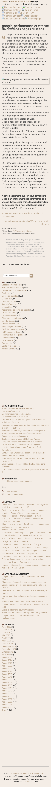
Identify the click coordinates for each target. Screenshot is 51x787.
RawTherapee (30, 524)
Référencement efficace (20, 1)
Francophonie (8, 337)
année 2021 (7, 668)
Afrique (11, 538)
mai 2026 (6, 635)
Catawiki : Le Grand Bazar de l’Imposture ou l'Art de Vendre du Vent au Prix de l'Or (24, 454)
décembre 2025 (9, 646)
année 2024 (7, 660)
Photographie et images (12, 318)
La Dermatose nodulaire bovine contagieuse (21, 444)
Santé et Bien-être (9, 345)
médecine (6, 504)
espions (15, 550)
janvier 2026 (7, 643)
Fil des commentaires (13, 494)
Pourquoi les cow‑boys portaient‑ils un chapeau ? (23, 430)
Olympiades (16, 565)
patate (33, 510)
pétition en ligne (30, 550)
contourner (38, 538)
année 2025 (7, 657)
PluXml (26, 781)
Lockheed (26, 547)
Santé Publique (18, 567)
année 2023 (7, 663)
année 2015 (7, 685)
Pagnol (14, 515)
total (4, 710)
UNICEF (27, 556)
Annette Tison (17, 513)
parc (20, 538)
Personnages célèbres (11, 326)
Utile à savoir (7, 340)
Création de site (9, 301)
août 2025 (6, 654)
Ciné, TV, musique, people (13, 329)
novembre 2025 (9, 649)
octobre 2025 (8, 651)
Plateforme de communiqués (20, 481)
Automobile (7, 343)
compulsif (41, 532)
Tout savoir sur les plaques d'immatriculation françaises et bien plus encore (21, 434)
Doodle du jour (8, 321)
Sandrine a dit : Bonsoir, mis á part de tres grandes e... (25, 612)
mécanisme (19, 504)
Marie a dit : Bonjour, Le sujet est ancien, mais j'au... (24, 582)
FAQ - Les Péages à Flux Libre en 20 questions (22, 441)
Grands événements (10, 323)
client (16, 544)
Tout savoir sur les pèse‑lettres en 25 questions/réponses (18, 409)
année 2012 (7, 693)
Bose (13, 529)
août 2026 (6, 627)
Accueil (5, 1)
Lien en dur (7, 298)
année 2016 (7, 682)
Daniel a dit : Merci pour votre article (18, 609)
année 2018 (7, 677)
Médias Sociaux (9, 348)
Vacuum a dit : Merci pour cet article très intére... (23, 601)
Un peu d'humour (9, 312)
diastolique (20, 532)
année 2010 (7, 699)
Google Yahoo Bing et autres (14, 290)
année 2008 (7, 704)
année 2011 (7, 696)
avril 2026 (6, 638)
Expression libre (9, 315)
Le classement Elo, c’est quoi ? (15, 416)
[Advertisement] (25, 375)
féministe (26, 544)
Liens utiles (7, 307)
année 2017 (7, 679)
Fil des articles (10, 491)
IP (9, 518)
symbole (12, 562)
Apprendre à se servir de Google (16, 309)
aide (16, 541)
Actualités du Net (9, 304)
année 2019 (7, 674)
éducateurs (44, 524)
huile (27, 538)
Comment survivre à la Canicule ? (16, 413)
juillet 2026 (7, 629)
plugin (16, 547)
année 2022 (7, 665)
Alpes (30, 532)
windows (14, 510)
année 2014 (7, 688)
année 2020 (7, 671)
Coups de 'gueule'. (10, 295)
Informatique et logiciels (12, 334)
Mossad (17, 556)
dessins (21, 553)
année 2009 (7, 701)
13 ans (37, 547)
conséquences (31, 565)
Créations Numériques (12, 284)
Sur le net (6, 293)
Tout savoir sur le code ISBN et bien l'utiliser (21, 439)
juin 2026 (6, 632)
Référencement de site (12, 332)
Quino (24, 510)
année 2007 (7, 707)
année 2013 (7, 690)
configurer (38, 556)
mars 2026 (6, 640)
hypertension (15, 524)
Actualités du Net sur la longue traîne (27, 773)
